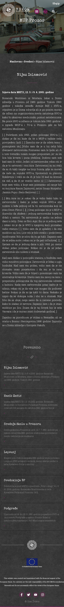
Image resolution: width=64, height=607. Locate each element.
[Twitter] (28, 594)
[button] (36, 11)
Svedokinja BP (14, 480)
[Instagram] (42, 594)
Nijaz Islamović (16, 367)
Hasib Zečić (12, 396)
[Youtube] (35, 594)
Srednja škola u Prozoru (22, 424)
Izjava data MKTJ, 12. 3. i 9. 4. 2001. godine (28, 92)
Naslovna (16, 61)
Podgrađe (11, 508)
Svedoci (29, 61)
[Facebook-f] (21, 594)
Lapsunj (10, 452)
